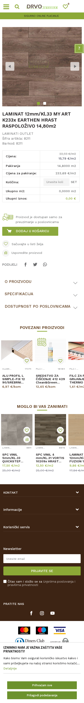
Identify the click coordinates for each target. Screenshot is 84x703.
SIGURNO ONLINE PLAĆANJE (41, 16)
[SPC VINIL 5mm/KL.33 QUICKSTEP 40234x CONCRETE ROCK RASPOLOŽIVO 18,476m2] (16, 429)
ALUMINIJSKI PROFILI (7, 369)
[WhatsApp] (44, 266)
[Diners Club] (30, 642)
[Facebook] (25, 266)
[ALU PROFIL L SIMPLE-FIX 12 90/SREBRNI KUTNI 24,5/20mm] (16, 350)
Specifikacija (19, 294)
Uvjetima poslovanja (58, 581)
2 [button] (45, 104)
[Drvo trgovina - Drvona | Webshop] (42, 6)
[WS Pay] (59, 642)
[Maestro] (42, 630)
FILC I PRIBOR (41, 369)
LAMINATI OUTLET (17, 134)
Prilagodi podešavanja (42, 695)
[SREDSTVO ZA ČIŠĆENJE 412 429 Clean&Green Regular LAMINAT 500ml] (50, 350)
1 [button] (38, 104)
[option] (42, 16)
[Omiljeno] (67, 7)
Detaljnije (15, 391)
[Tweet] (35, 266)
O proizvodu (18, 281)
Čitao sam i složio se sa (41, 583)
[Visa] (60, 630)
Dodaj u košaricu (32, 231)
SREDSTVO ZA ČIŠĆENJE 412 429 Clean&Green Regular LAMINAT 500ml (50, 379)
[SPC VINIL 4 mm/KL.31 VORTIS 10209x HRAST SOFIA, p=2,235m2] (50, 429)
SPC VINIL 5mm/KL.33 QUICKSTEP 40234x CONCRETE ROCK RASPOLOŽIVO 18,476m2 (15, 458)
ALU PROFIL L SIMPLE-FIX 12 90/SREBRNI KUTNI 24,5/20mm (13, 379)
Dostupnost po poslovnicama (37, 306)
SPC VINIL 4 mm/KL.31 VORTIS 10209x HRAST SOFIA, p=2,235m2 (50, 458)
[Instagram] (42, 613)
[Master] (24, 630)
